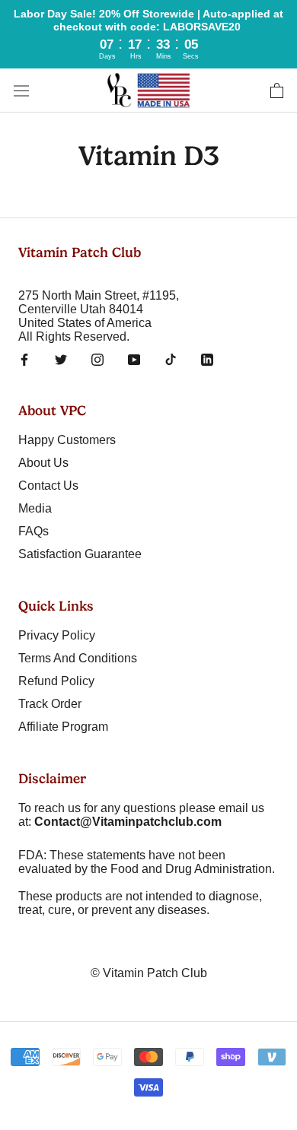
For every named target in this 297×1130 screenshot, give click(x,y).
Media (35, 508)
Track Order (49, 703)
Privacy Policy (56, 635)
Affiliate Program (63, 726)
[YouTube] (134, 359)
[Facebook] (24, 359)
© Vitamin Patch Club (149, 973)
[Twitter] (61, 359)
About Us (43, 462)
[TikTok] (170, 359)
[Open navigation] (21, 90)
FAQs (33, 531)
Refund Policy (56, 681)
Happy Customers (67, 439)
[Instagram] (97, 359)
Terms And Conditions (77, 658)
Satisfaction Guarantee (80, 554)
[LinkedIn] (207, 359)
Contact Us (48, 485)
